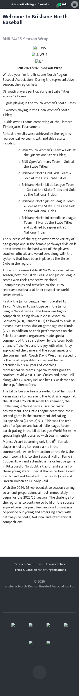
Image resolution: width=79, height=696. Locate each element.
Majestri (39, 593)
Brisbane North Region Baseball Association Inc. (38, 4)
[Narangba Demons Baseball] (13, 625)
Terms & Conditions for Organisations (39, 570)
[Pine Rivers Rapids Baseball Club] (48, 625)
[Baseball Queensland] (30, 642)
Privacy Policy (55, 564)
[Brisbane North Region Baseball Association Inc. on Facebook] (52, 4)
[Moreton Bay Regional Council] (48, 642)
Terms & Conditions (27, 564)
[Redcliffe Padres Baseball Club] (30, 625)
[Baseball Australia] (66, 625)
